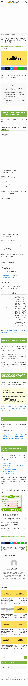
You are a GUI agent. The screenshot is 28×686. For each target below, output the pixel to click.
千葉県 (16, 46)
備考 (5, 98)
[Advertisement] (14, 19)
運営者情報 (8, 677)
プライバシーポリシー (21, 677)
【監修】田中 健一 (14, 568)
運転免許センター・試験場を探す (8, 46)
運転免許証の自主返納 (8, 471)
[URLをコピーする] (25, 68)
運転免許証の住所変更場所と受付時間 (13, 92)
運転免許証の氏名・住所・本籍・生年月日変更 (14, 465)
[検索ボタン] (26, 2)
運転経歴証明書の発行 (8, 473)
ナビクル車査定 (6, 531)
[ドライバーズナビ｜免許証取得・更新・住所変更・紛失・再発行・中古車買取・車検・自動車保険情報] (14, 2)
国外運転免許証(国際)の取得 (10, 469)
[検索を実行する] (25, 657)
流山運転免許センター (8, 277)
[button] (3, 68)
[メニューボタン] (2, 2)
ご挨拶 (4, 677)
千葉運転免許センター (8, 275)
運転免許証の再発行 (8, 467)
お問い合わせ (13, 677)
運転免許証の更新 (7, 464)
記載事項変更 (20, 46)
